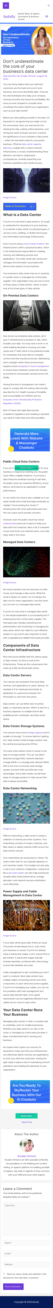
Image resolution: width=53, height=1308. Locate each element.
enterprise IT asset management (33, 366)
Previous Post (27, 1114)
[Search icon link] (48, 5)
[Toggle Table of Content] (30, 206)
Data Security (9, 76)
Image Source (9, 197)
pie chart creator (16, 873)
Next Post (27, 1122)
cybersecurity (9, 523)
